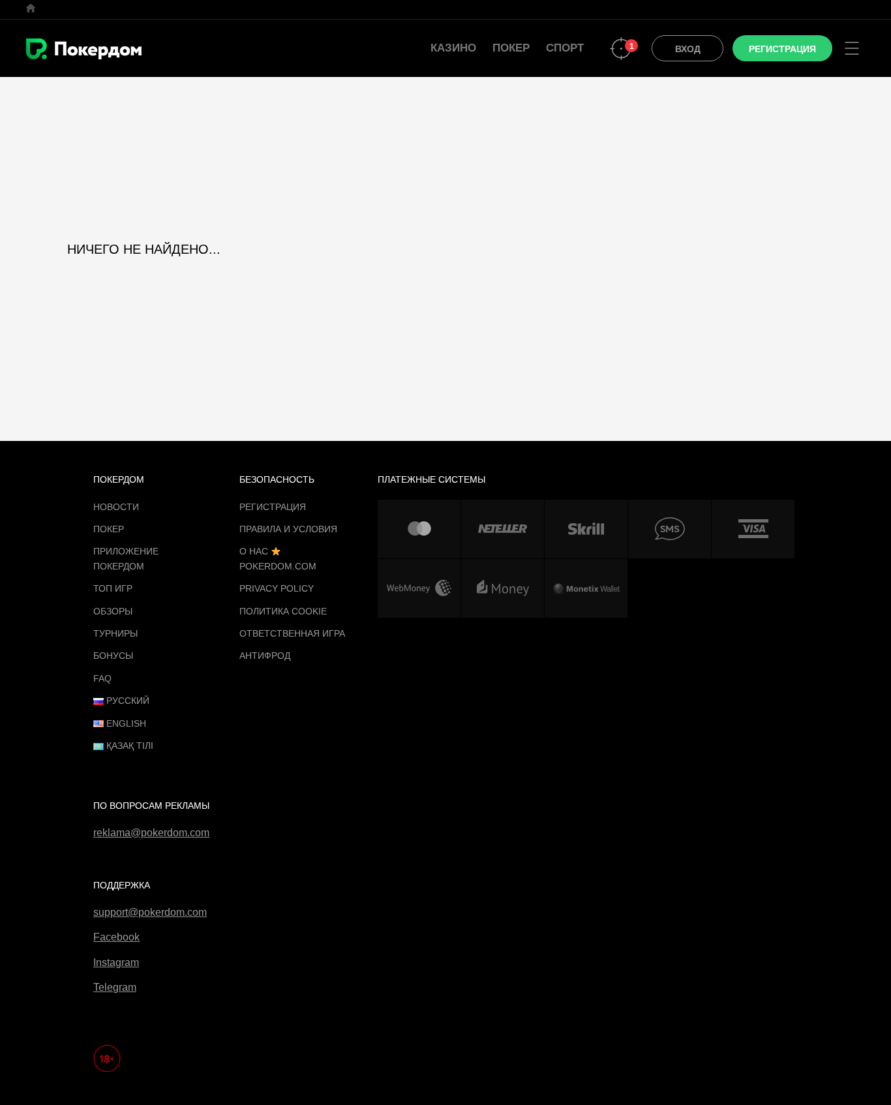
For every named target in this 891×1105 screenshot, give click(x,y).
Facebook (116, 937)
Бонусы (113, 655)
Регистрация (272, 507)
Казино (453, 48)
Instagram (116, 962)
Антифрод (264, 655)
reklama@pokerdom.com (151, 832)
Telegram (114, 987)
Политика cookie (283, 611)
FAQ (102, 678)
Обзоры (112, 611)
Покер (511, 48)
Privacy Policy (276, 588)
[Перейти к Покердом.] (30, 8)
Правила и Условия (288, 529)
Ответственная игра (292, 633)
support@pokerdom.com (150, 912)
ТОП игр (112, 588)
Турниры (115, 633)
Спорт (565, 48)
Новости (116, 507)
